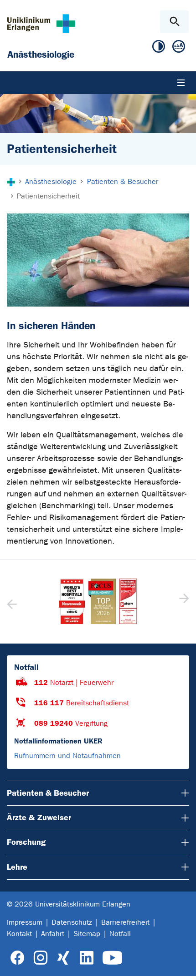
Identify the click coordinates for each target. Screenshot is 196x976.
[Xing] (63, 958)
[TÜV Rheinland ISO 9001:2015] (109, 601)
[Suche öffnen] (174, 21)
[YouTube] (112, 958)
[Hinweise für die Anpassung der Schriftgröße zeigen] (178, 48)
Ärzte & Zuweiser (39, 817)
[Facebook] (17, 958)
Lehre (17, 867)
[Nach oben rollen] (181, 961)
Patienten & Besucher (48, 793)
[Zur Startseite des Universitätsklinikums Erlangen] (41, 23)
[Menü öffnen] (181, 82)
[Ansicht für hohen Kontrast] (158, 48)
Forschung (26, 842)
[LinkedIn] (86, 958)
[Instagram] (40, 958)
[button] (183, 601)
